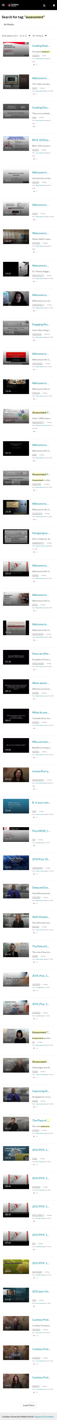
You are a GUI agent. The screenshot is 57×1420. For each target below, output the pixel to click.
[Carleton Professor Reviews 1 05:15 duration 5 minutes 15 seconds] (16, 1352)
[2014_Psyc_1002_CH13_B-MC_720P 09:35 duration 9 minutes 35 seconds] (16, 979)
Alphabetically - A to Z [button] (14, 35)
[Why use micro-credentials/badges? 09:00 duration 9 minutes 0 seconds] (16, 745)
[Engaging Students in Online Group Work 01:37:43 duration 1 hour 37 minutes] (16, 327)
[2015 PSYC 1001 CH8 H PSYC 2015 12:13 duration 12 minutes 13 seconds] (16, 1153)
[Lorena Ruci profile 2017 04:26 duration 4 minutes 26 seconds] (16, 774)
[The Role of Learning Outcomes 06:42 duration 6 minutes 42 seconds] (16, 949)
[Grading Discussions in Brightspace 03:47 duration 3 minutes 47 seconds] (16, 110)
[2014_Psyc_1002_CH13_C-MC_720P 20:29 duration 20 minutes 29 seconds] (16, 1007)
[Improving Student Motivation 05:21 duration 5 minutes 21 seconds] (16, 1094)
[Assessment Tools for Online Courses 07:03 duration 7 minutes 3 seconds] (16, 1035)
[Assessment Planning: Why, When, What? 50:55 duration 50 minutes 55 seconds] (16, 415)
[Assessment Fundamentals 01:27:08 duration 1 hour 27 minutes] (16, 477)
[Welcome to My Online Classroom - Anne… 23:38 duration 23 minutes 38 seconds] (16, 507)
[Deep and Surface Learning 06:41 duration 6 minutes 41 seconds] (16, 890)
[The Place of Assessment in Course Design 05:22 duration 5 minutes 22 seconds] (16, 1123)
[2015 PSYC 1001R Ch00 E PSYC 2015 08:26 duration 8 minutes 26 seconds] (16, 1181)
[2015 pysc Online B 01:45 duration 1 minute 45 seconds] (16, 1294)
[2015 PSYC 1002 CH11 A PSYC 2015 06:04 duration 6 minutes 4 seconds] (16, 1266)
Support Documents (44, 1416)
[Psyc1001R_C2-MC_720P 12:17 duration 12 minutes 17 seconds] (16, 834)
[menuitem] (44, 5)
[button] (4, 5)
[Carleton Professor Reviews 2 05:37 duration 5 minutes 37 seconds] (16, 1323)
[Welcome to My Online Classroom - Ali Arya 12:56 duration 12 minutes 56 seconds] (16, 598)
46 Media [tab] (9, 24)
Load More (28, 1405)
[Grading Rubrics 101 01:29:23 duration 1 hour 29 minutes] (16, 49)
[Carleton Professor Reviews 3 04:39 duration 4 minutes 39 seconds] (16, 1380)
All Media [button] (38, 35)
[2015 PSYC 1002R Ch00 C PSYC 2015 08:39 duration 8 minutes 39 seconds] (16, 1209)
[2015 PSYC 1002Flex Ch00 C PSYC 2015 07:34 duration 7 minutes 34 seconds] (16, 1238)
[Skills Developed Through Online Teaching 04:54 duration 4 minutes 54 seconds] (16, 920)
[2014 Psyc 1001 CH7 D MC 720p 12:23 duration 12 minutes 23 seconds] (16, 862)
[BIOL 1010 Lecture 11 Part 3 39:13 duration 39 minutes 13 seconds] (16, 143)
